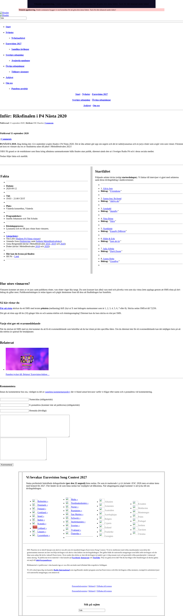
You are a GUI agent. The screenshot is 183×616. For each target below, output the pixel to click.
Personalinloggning (79, 586)
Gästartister (12, 236)
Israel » (41, 516)
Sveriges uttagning (15, 55)
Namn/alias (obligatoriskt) (41, 399)
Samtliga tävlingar (20, 49)
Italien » (41, 520)
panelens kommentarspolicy (57, 392)
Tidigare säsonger (20, 71)
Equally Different (118, 231)
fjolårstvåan (25, 241)
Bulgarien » (43, 501)
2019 (53, 244)
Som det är (115, 241)
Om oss (9, 83)
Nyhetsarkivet (18, 38)
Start (8, 27)
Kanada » (42, 523)
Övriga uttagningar (15, 66)
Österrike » (76, 533)
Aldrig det (114, 201)
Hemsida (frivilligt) (37, 410)
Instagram (85, 558)
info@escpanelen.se (44, 560)
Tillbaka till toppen (104, 586)
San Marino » (77, 514)
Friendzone (115, 191)
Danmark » (43, 505)
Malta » (74, 499)
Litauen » (42, 531)
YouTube (96, 558)
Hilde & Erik (109, 238)
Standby (113, 211)
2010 (48, 244)
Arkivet (9, 77)
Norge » (74, 507)
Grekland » (43, 512)
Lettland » (42, 528)
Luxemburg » (44, 535)
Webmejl (91, 586)
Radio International (62, 570)
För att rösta (6, 308)
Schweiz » (75, 518)
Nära (112, 221)
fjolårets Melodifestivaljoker (48, 241)
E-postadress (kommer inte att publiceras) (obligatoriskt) (54, 405)
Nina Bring (108, 218)
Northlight (107, 228)
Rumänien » (76, 510)
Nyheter (10, 32)
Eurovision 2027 (13, 43)
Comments (49, 123)
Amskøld (107, 208)
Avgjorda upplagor (20, 60)
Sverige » (75, 525)
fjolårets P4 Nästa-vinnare (28, 238)
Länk (16, 256)
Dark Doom (115, 251)
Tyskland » (76, 530)
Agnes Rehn (108, 258)
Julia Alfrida (108, 248)
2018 (37, 246)
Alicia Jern (108, 188)
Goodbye (114, 261)
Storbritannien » (78, 522)
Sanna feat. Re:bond (112, 198)
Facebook (76, 558)
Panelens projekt (19, 88)
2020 (62, 244)
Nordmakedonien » (79, 503)
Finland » (42, 509)
